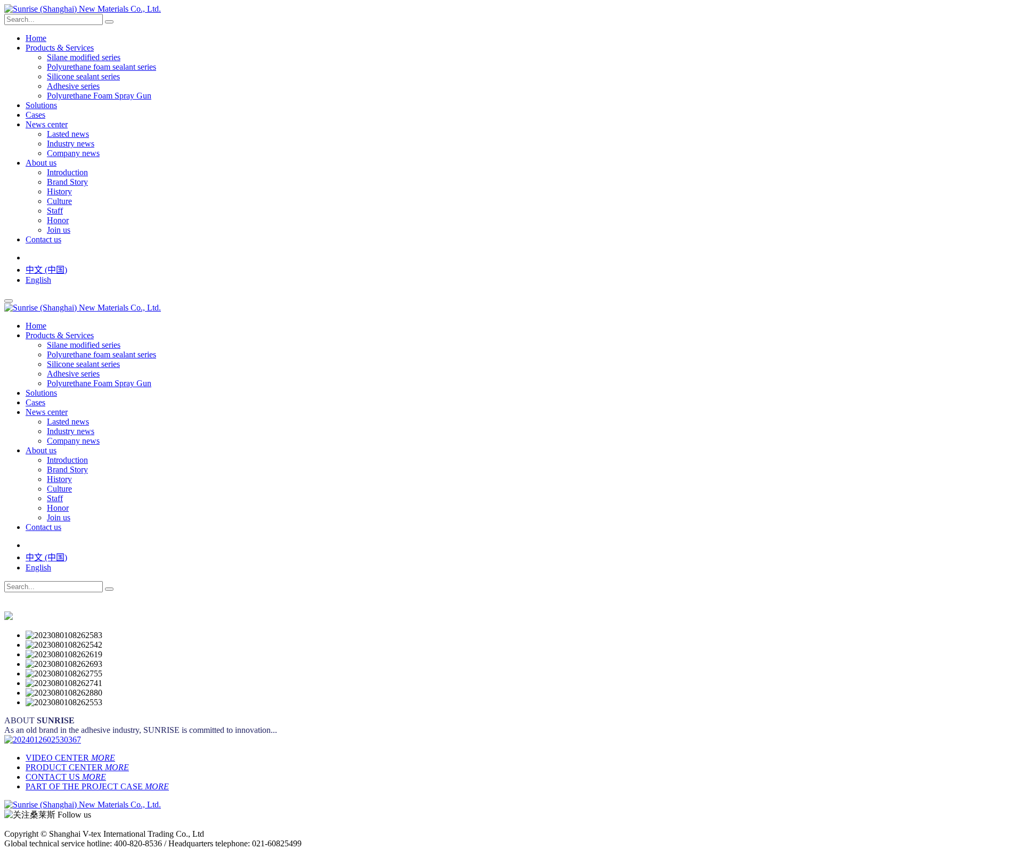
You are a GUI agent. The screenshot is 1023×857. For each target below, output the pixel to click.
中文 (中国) (46, 269)
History (59, 191)
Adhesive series (73, 86)
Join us (58, 229)
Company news (73, 153)
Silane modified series (83, 57)
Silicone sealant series (83, 76)
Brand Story (67, 181)
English (38, 279)
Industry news (70, 143)
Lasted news (68, 133)
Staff (55, 210)
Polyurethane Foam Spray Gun (99, 95)
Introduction (67, 172)
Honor (58, 220)
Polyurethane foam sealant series (101, 66)
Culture (59, 201)
